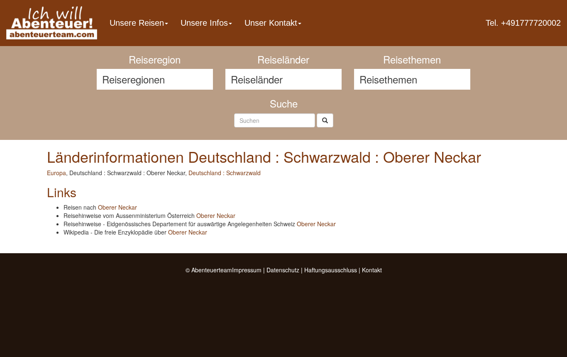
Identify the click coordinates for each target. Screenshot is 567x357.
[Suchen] (325, 120)
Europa (56, 173)
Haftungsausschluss (330, 270)
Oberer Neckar (117, 207)
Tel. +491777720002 (523, 22)
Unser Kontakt (270, 22)
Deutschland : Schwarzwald (224, 173)
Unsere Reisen (137, 22)
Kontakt (372, 270)
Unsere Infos (204, 22)
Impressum (247, 270)
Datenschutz (282, 270)
